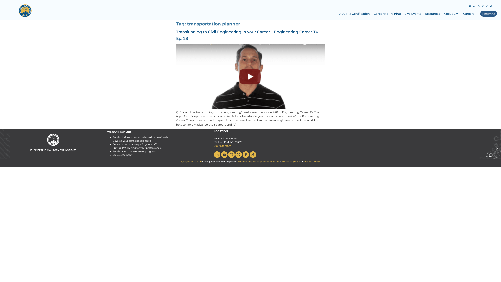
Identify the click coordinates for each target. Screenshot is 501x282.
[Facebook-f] (487, 6)
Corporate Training (387, 14)
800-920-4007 (222, 146)
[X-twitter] (483, 6)
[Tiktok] (491, 6)
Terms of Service (291, 161)
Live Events (413, 14)
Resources (432, 14)
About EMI (451, 14)
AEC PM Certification (354, 14)
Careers (468, 14)
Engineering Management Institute (258, 161)
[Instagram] (478, 6)
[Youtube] (474, 6)
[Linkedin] (470, 6)
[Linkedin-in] (217, 154)
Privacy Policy (311, 161)
